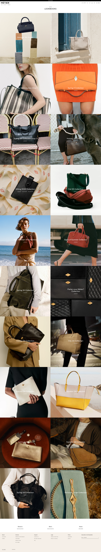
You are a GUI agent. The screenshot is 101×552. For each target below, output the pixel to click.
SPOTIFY (69, 538)
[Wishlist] (89, 2)
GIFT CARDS (18, 542)
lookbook (76, 191)
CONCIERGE (18, 538)
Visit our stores (50, 0)
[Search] (87, 2)
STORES (3, 538)
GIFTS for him (24, 191)
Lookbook (25, 90)
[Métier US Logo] (5, 3)
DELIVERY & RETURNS (37, 538)
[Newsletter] (98, 537)
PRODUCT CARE (18, 540)
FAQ (35, 540)
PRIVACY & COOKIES (54, 538)
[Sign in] (92, 2)
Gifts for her (30, 191)
